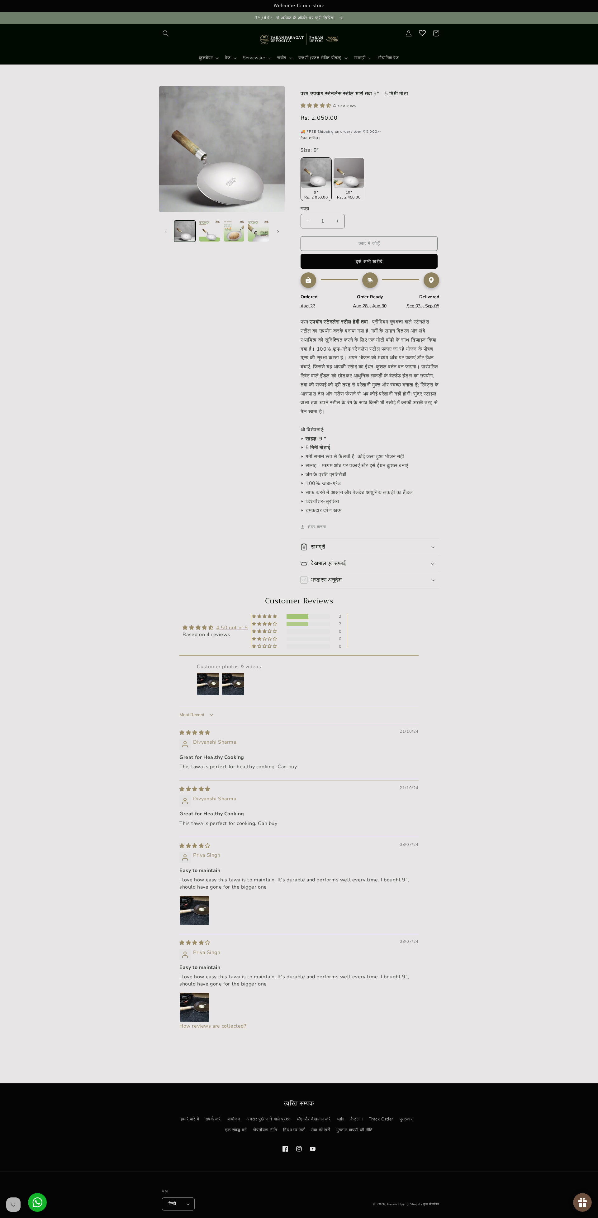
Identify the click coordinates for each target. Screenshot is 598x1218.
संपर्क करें (213, 1119)
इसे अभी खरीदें (369, 261)
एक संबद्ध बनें (236, 1130)
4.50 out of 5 (232, 627)
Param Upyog (398, 1204)
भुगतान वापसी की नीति (354, 1130)
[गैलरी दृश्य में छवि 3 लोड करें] (234, 231)
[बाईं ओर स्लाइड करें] (166, 231)
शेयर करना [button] (317, 527)
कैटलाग (356, 1119)
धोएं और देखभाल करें (314, 1119)
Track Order (381, 1119)
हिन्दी (172, 1203)
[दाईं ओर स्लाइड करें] (278, 231)
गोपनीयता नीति (265, 1130)
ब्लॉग (340, 1119)
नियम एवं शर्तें (294, 1130)
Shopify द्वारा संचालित (424, 1204)
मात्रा (305, 208)
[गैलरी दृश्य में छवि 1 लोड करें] (185, 231)
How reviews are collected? (212, 1026)
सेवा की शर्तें (320, 1130)
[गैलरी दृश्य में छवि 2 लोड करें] (209, 231)
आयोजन (233, 1119)
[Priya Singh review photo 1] (194, 910)
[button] (166, 33)
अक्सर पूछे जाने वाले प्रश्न (268, 1119)
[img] (194, 732)
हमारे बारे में (190, 1119)
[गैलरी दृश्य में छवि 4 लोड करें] (258, 231)
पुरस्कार (406, 1119)
